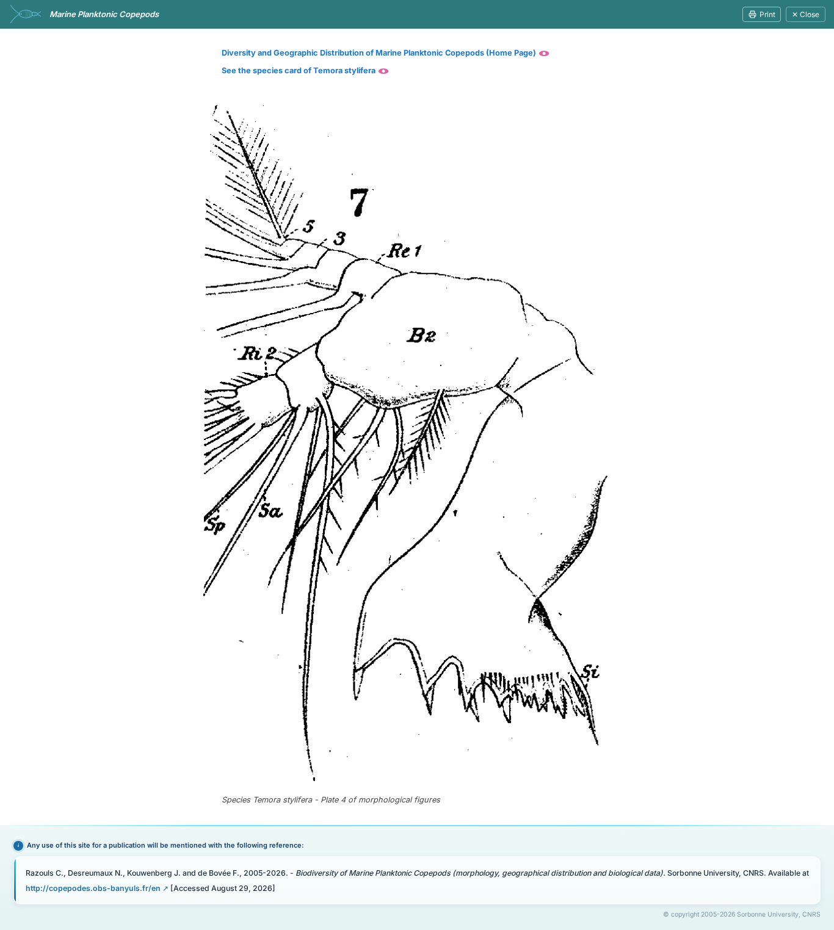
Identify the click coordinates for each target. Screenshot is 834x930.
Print (767, 14)
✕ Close (805, 14)
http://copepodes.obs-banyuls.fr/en (93, 888)
